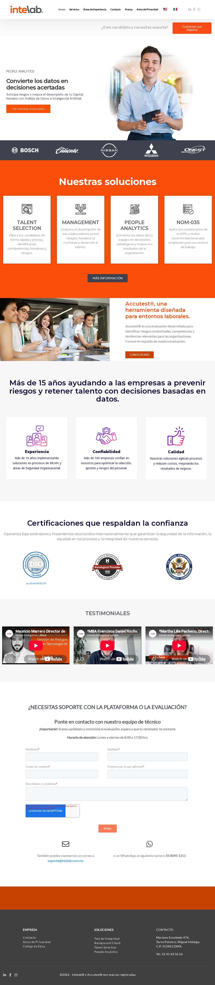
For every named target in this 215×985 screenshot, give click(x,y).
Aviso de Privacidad (37, 942)
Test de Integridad (106, 938)
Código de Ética (34, 946)
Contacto (29, 937)
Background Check (107, 943)
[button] (192, 28)
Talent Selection (105, 947)
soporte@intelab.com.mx (66, 861)
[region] (107, 91)
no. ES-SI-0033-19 (36, 583)
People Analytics (106, 951)
